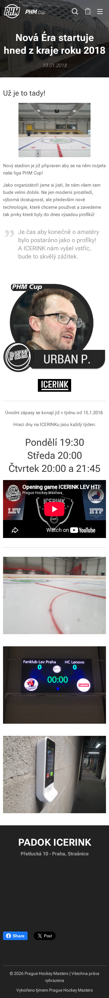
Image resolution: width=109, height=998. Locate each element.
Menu (100, 11)
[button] (75, 11)
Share (19, 935)
